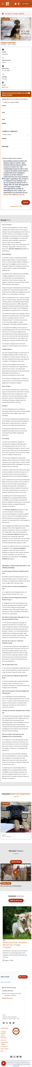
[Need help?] (3, 1063)
